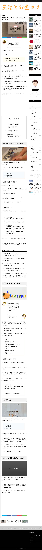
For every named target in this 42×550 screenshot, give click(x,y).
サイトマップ (33, 542)
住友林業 (34, 128)
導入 (35, 143)
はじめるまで (36, 157)
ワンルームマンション (37, 152)
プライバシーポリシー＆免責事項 (36, 536)
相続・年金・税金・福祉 (35, 162)
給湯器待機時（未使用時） (14, 124)
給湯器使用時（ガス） (13, 127)
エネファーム (35, 132)
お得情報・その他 (35, 170)
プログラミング (35, 116)
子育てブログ (35, 108)
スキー (36, 113)
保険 (36, 149)
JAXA (36, 106)
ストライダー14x (36, 112)
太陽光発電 (35, 133)
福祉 (36, 167)
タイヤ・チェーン (36, 122)
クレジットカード (36, 140)
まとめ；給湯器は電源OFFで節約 (14, 136)
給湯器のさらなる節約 (13, 131)
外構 (36, 139)
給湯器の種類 (10, 134)
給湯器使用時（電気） (13, 126)
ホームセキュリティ (36, 129)
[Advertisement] (14, 105)
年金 (36, 166)
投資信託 (36, 148)
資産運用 (35, 146)
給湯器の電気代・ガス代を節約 (13, 123)
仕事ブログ (35, 104)
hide (17, 119)
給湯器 (3, 15)
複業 (35, 155)
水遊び (36, 110)
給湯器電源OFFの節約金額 (12, 130)
